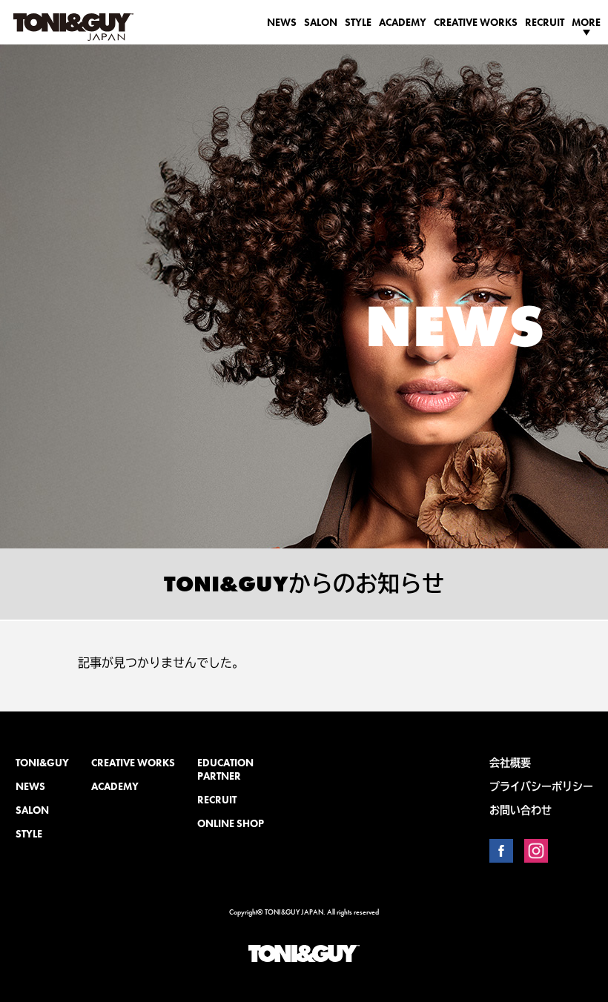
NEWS (282, 22)
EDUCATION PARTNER (225, 769)
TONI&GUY (42, 762)
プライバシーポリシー (541, 786)
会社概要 (510, 762)
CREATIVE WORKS (476, 22)
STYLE (358, 22)
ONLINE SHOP (230, 823)
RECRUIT (544, 22)
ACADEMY (402, 22)
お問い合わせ (520, 810)
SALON (320, 22)
